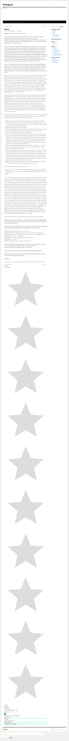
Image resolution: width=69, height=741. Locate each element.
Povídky (54, 52)
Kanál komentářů (55, 61)
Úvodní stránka (7, 22)
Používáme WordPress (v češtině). (58, 729)
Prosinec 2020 (54, 44)
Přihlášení (6, 707)
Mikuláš (45, 26)
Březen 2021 (54, 42)
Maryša (53, 33)
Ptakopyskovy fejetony (21, 261)
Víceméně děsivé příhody (57, 54)
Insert (10, 737)
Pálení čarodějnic (8, 26)
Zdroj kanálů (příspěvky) (56, 59)
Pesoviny (54, 48)
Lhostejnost (54, 30)
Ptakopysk (8, 4)
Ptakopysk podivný (21, 22)
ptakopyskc (20, 31)
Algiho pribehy (55, 51)
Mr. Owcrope (14, 22)
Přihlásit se (54, 58)
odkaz (34, 261)
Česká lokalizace (55, 62)
